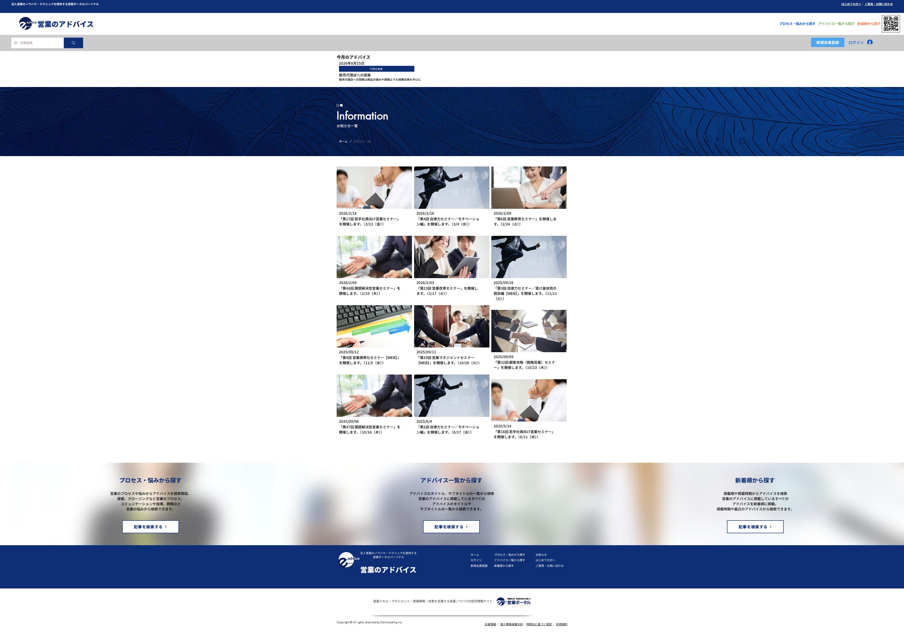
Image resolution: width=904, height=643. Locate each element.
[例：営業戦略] (73, 43)
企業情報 (490, 624)
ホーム (475, 554)
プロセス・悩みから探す (509, 554)
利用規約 (561, 624)
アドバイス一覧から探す (509, 560)
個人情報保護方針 (511, 624)
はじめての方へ (851, 4)
